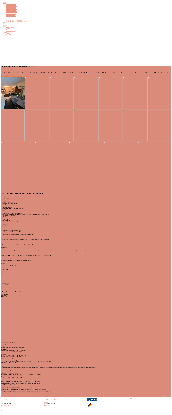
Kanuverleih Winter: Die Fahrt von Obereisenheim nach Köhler (19, 19)
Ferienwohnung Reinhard (11, 9)
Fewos (4, 3)
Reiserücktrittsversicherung (25, 387)
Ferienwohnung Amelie (11, 14)
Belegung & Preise (10, 27)
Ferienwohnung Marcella (11, 12)
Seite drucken (168, 396)
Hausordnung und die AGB (57, 391)
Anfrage (35, 234)
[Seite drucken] (164, 396)
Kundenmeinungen (10, 29)
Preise (2, 70)
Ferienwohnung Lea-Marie (11, 6)
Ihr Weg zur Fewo (4, 69)
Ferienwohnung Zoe (10, 15)
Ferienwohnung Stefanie (11, 8)
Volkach (5, 25)
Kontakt (5, 32)
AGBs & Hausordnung (11, 31)
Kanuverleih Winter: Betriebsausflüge (14, 20)
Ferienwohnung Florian (11, 16)
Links (4, 23)
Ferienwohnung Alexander (11, 11)
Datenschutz (8, 34)
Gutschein (8, 28)
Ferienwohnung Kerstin (11, 4)
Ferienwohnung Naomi (11, 10)
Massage (5, 22)
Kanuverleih (5, 17)
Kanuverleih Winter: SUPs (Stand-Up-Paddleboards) (17, 21)
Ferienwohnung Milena (11, 5)
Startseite (5, 2)
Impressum (8, 33)
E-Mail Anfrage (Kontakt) (50, 399)
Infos (4, 26)
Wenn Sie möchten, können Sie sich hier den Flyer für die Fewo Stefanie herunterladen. (19, 394)
